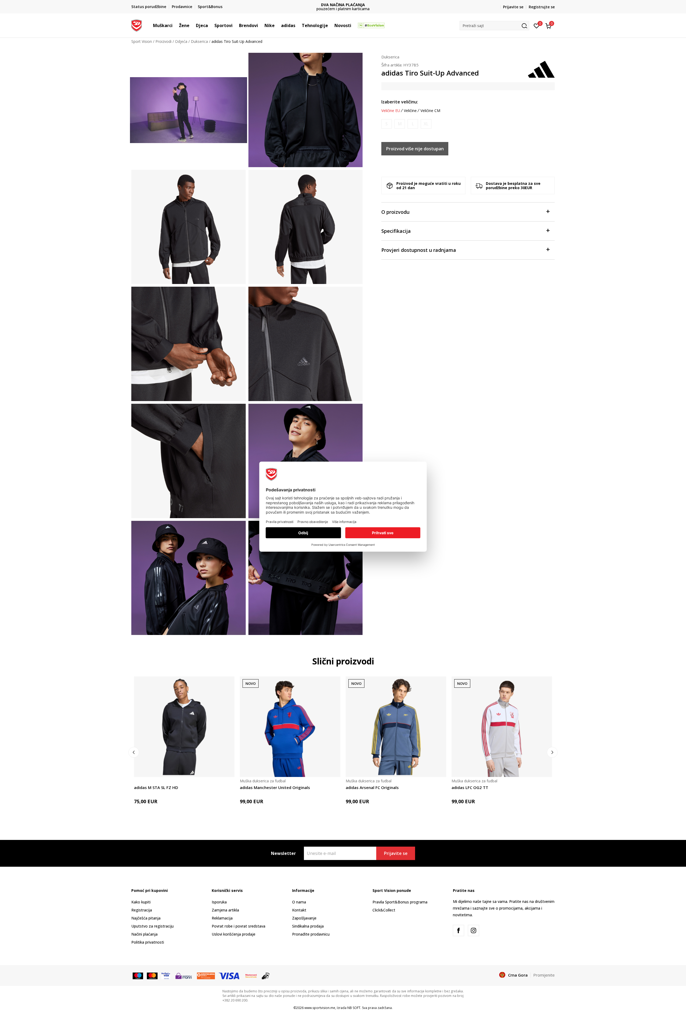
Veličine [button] (410, 111)
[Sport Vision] (136, 25)
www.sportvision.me (319, 1007)
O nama (299, 901)
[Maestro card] (138, 975)
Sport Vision (141, 41)
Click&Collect (383, 910)
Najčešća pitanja (146, 918)
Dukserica (199, 41)
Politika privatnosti (147, 942)
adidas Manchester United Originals (275, 787)
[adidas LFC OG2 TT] (502, 726)
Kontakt (299, 910)
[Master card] (152, 975)
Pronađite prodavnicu (311, 934)
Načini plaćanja (144, 934)
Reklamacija (222, 918)
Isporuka (219, 901)
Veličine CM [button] (430, 111)
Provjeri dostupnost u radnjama (418, 250)
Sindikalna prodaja (308, 926)
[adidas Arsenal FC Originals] (396, 726)
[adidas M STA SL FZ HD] (184, 726)
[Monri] (183, 975)
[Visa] (165, 975)
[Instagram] (473, 930)
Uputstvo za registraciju (152, 926)
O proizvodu (395, 212)
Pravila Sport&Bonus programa (399, 901)
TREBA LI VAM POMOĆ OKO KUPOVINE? (343, 7)
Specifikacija (396, 231)
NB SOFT (353, 1007)
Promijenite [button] (544, 975)
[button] (175, 25)
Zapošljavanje (304, 918)
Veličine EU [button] (390, 111)
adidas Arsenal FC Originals (372, 787)
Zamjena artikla (225, 910)
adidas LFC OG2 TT (470, 787)
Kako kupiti (141, 901)
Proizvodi (163, 41)
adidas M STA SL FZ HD (156, 787)
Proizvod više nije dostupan (415, 149)
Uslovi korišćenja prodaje (233, 934)
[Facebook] (458, 930)
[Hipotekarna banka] (206, 975)
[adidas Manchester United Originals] (290, 726)
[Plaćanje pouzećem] (266, 975)
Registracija (141, 910)
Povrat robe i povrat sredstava (238, 926)
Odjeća (181, 41)
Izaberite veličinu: (399, 101)
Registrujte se (542, 6)
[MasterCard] (251, 975)
